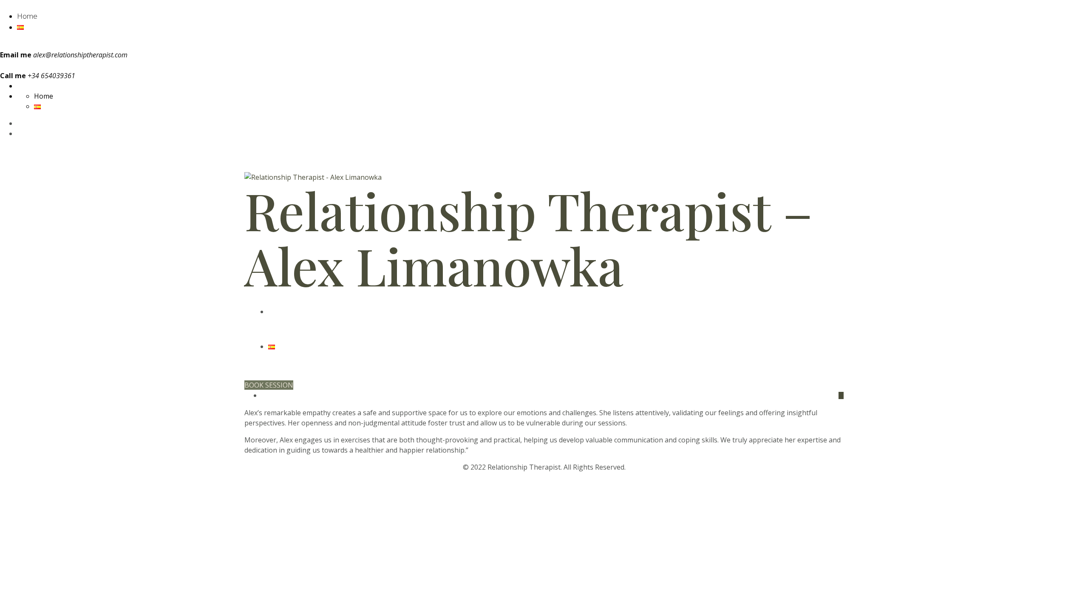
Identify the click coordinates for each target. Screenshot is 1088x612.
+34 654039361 (292, 160)
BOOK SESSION (268, 385)
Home (27, 16)
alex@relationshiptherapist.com (80, 55)
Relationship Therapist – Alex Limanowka (528, 237)
